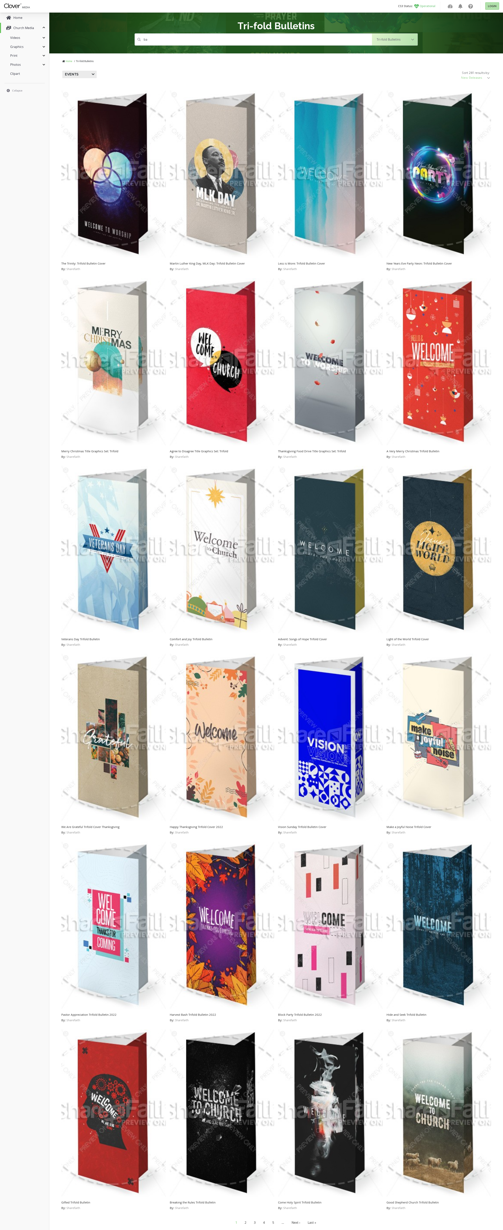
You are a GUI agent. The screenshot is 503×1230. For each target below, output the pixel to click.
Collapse (17, 90)
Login (492, 6)
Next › (296, 1222)
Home (69, 61)
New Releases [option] (471, 78)
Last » (312, 1222)
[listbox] (475, 78)
